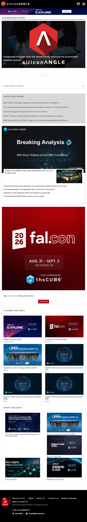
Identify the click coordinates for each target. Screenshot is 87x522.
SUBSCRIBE (43, 301)
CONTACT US (53, 498)
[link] (43, 45)
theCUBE (19, 513)
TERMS (30, 498)
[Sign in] (78, 4)
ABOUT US (40, 498)
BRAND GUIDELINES (69, 498)
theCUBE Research (37, 513)
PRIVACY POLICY (18, 498)
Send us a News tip (20, 502)
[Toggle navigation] (83, 4)
